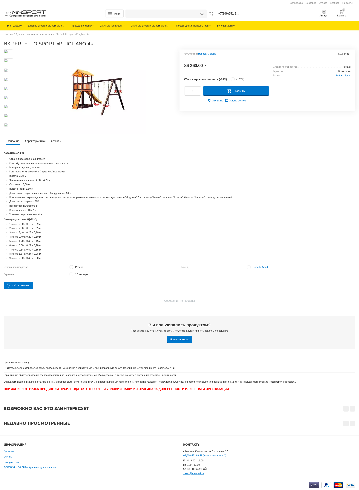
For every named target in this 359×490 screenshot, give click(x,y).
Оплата (8, 456)
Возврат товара (12, 462)
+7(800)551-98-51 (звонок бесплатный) (204, 455)
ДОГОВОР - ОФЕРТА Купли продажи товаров (30, 467)
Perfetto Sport (260, 267)
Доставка (9, 451)
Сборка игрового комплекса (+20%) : (207, 79)
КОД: (340, 53)
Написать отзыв (207, 53)
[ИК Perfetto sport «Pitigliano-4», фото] (95, 92)
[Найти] (202, 13)
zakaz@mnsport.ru (193, 473)
